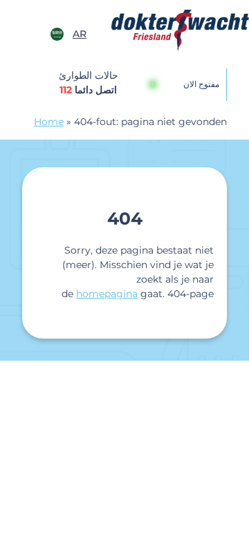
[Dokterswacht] (180, 31)
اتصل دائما (88, 90)
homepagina (107, 293)
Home (49, 121)
